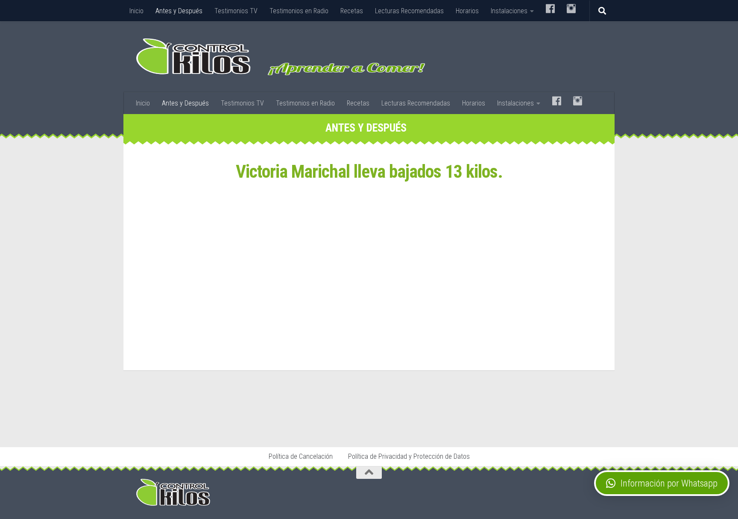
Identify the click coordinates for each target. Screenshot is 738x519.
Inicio (136, 11)
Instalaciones (509, 11)
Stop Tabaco (264, 422)
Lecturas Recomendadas (409, 11)
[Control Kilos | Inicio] (280, 56)
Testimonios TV (236, 11)
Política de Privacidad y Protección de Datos (409, 456)
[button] (661, 483)
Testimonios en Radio (298, 11)
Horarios (467, 11)
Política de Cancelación (301, 456)
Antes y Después (178, 11)
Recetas (351, 11)
